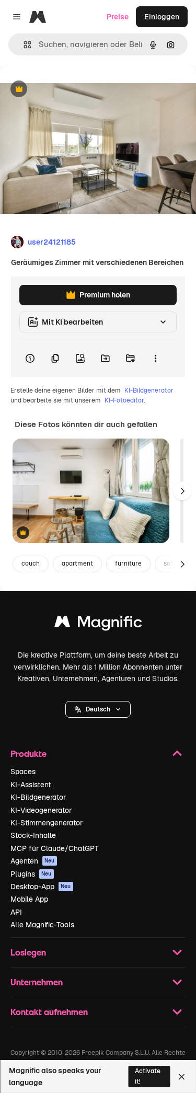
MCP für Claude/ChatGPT (54, 848)
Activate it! (147, 1076)
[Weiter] (182, 491)
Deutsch (98, 709)
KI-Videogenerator (41, 810)
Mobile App (29, 899)
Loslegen (28, 952)
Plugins (31, 874)
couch (30, 563)
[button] (98, 709)
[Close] (181, 1077)
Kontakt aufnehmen (49, 1011)
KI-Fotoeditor (124, 400)
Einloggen (161, 16)
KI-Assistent (30, 784)
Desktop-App (40, 886)
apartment (77, 563)
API (16, 912)
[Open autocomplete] (23, 45)
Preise (118, 16)
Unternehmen (36, 981)
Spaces (23, 771)
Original (67, 90)
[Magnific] (98, 624)
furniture (128, 563)
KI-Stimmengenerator (46, 822)
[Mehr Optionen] (155, 358)
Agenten (32, 861)
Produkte (28, 753)
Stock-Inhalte (33, 835)
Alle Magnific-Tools (42, 924)
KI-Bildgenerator (149, 390)
